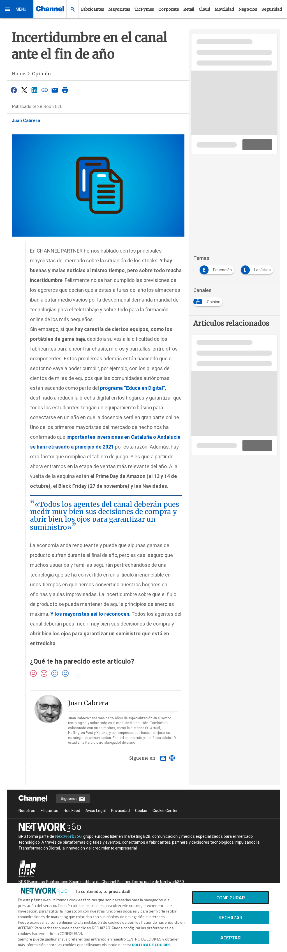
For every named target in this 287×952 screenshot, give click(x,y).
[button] (17, 9)
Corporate (168, 9)
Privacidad (120, 810)
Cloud (204, 9)
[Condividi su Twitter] (24, 90)
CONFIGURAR (230, 897)
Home (18, 73)
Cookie (141, 810)
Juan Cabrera (26, 120)
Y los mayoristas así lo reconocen (89, 614)
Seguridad (271, 9)
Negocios (248, 9)
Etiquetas (49, 810)
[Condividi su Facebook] (14, 90)
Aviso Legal (95, 810)
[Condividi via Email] (54, 90)
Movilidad (224, 9)
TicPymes (144, 9)
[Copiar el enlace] (44, 90)
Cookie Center (165, 810)
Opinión (41, 73)
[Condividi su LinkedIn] (34, 90)
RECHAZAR (230, 917)
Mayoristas (119, 9)
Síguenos (69, 798)
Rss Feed (72, 810)
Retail (188, 9)
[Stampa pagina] (65, 90)
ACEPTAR (230, 937)
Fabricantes (92, 9)
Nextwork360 (68, 836)
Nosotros (26, 810)
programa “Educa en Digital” (132, 388)
